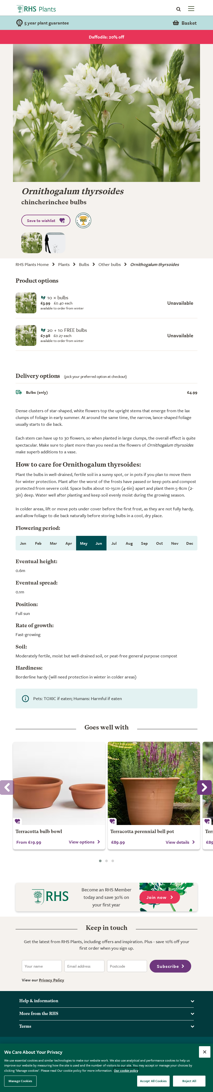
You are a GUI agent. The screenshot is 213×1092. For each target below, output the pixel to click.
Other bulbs (109, 264)
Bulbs (84, 264)
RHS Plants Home (32, 264)
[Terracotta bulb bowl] (59, 783)
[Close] (204, 1052)
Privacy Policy (51, 980)
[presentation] (204, 787)
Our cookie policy (126, 1070)
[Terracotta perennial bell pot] (154, 783)
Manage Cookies (20, 1080)
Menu (191, 8)
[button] (100, 861)
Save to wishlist (41, 220)
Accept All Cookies (153, 1080)
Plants (64, 264)
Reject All (189, 1080)
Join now (157, 897)
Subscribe (168, 966)
